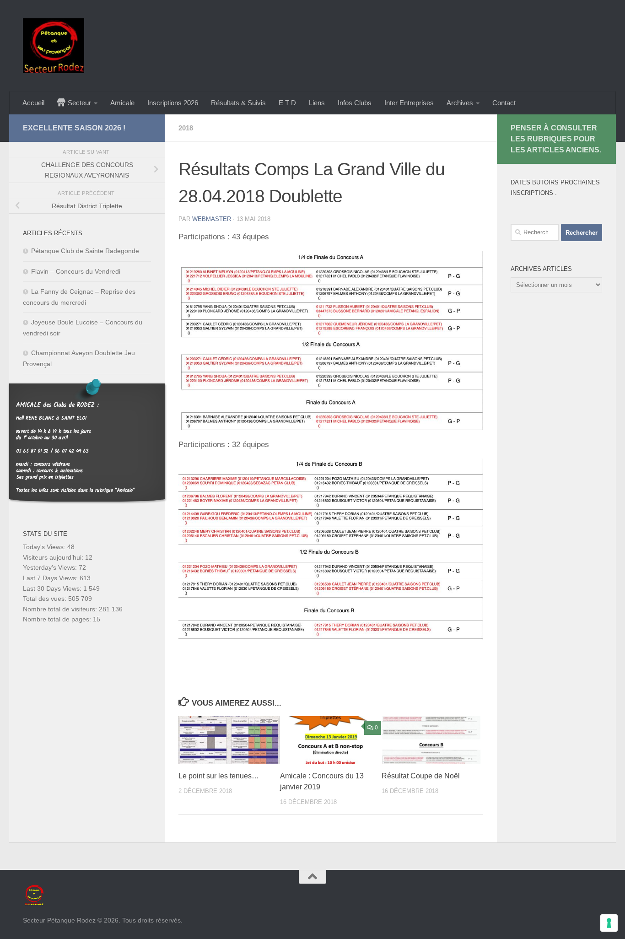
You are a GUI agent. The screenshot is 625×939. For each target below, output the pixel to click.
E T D (287, 103)
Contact (504, 103)
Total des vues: (45, 598)
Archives (460, 103)
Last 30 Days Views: (53, 588)
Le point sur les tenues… (218, 776)
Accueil (33, 103)
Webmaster (211, 219)
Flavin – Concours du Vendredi (75, 271)
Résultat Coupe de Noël (421, 776)
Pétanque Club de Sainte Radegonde (85, 250)
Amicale (122, 103)
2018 (185, 128)
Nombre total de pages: (58, 619)
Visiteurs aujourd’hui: (54, 557)
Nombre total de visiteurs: (61, 609)
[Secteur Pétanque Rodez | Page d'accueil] (53, 45)
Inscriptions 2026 (172, 103)
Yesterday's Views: (51, 567)
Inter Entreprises (409, 103)
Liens (317, 103)
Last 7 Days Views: (51, 578)
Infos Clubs (355, 103)
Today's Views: (45, 546)
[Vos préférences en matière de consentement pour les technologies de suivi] (609, 923)
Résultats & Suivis (238, 103)
